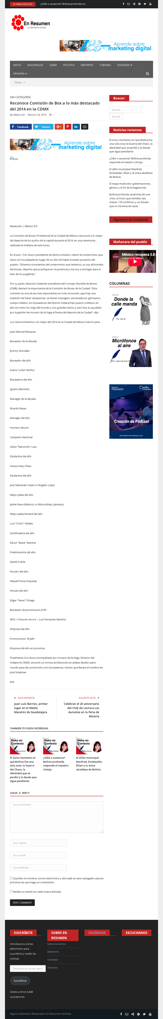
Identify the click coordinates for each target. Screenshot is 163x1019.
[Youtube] (150, 4)
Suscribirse (20, 980)
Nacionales (35, 65)
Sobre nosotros (56, 944)
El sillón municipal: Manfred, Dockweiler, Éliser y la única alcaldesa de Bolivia (89, 763)
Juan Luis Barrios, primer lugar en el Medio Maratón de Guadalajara (31, 708)
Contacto (52, 959)
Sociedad (123, 65)
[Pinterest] (68, 127)
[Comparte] (134, 4)
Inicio (17, 65)
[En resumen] (32, 22)
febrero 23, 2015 (37, 114)
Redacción (19, 114)
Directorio (53, 951)
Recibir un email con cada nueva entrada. (37, 891)
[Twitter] (145, 4)
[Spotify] (139, 4)
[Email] (84, 127)
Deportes (87, 65)
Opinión (18, 73)
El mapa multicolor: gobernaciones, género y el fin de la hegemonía (130, 185)
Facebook (97, 933)
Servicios (52, 967)
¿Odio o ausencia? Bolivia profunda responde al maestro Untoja (64, 4)
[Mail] (128, 4)
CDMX (53, 65)
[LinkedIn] (76, 127)
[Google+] (59, 127)
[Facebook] (123, 4)
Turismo (105, 65)
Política (68, 65)
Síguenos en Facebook (130, 219)
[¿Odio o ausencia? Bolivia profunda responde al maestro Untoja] (56, 745)
